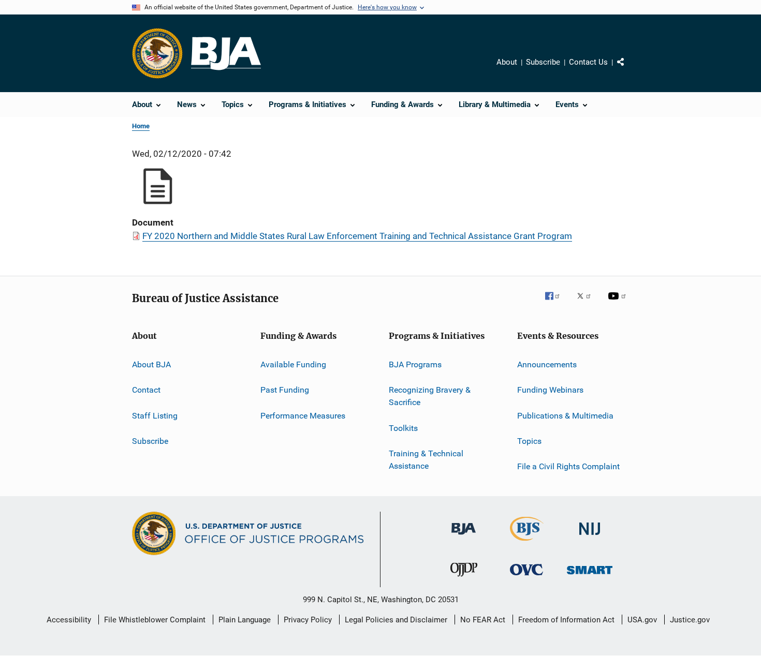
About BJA (151, 364)
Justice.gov (690, 619)
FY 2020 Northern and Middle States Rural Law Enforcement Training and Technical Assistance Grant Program (357, 236)
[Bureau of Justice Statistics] (527, 543)
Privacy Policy (308, 619)
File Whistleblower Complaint (155, 619)
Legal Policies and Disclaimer (396, 619)
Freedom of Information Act (566, 619)
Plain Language (244, 619)
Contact (146, 390)
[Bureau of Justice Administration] (463, 536)
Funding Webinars (550, 390)
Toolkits (403, 428)
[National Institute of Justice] (589, 537)
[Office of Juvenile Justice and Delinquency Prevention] (463, 578)
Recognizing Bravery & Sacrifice (430, 396)
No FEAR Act (482, 619)
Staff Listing (155, 416)
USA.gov (642, 619)
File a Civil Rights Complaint (568, 466)
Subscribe (543, 62)
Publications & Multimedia (565, 416)
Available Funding (293, 364)
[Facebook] (556, 303)
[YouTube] (618, 303)
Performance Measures (302, 416)
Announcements (547, 364)
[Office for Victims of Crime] (526, 577)
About (506, 62)
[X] (587, 303)
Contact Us (588, 62)
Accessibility (69, 619)
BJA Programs (415, 364)
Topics (529, 441)
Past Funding (284, 390)
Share (629, 69)
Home (141, 126)
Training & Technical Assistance (426, 460)
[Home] (226, 54)
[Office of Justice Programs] (157, 53)
